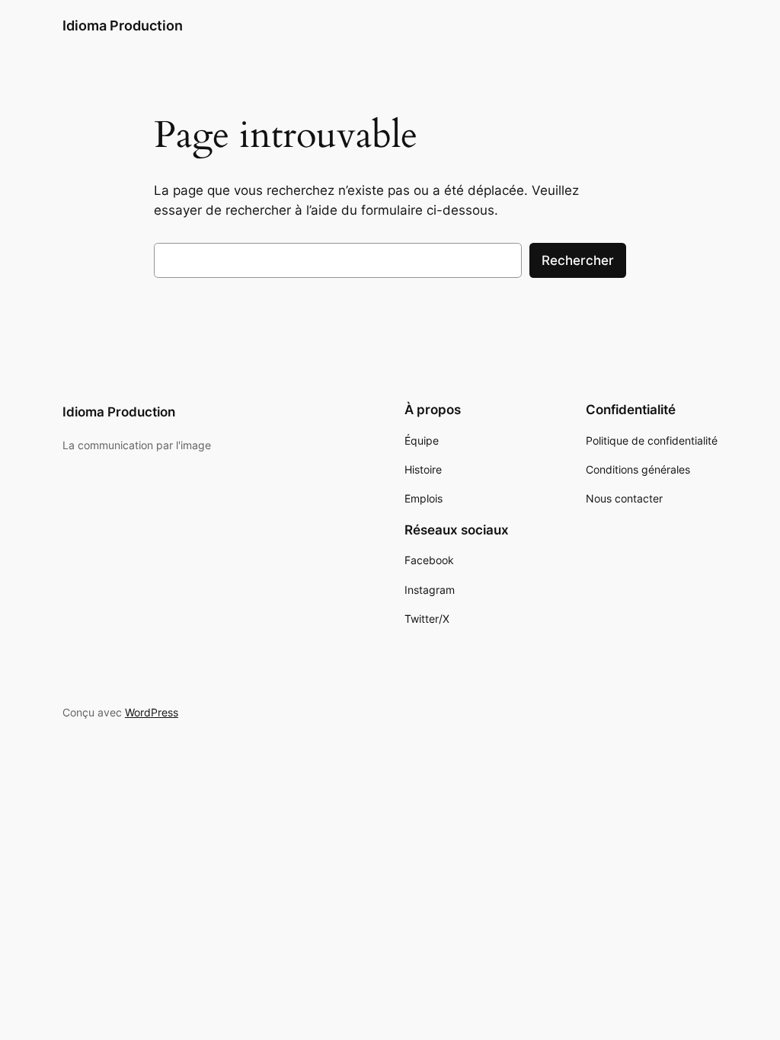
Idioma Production (122, 25)
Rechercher (578, 260)
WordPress (151, 712)
